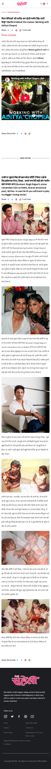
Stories (28, 741)
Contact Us (29, 728)
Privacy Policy (8, 732)
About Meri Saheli (31, 723)
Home (6, 723)
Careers (6, 728)
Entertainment (14, 12)
